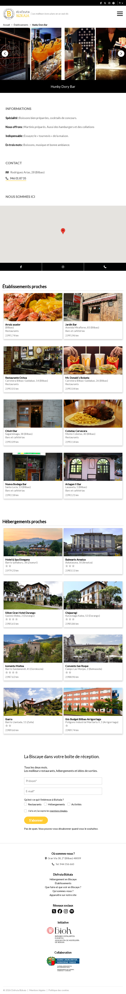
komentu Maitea (14, 665)
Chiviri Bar (11, 430)
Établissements (21, 25)
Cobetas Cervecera (76, 430)
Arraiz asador (13, 324)
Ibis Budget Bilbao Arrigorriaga (83, 719)
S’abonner (36, 820)
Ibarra (8, 719)
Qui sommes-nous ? (63, 891)
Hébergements (56, 804)
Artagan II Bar (73, 484)
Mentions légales (37, 990)
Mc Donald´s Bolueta (77, 377)
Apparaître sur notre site (63, 894)
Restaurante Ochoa (16, 377)
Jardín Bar (71, 324)
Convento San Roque (76, 665)
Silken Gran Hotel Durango (20, 612)
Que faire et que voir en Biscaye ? (63, 887)
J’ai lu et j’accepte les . (48, 810)
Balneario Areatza (75, 559)
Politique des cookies (59, 990)
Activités (76, 804)
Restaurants (35, 804)
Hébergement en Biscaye (63, 879)
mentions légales (58, 810)
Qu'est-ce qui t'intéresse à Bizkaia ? (44, 799)
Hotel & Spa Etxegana (17, 559)
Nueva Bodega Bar (16, 484)
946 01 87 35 (18, 178)
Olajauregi (71, 612)
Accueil (6, 25)
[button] (5, 53)
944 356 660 (67, 864)
